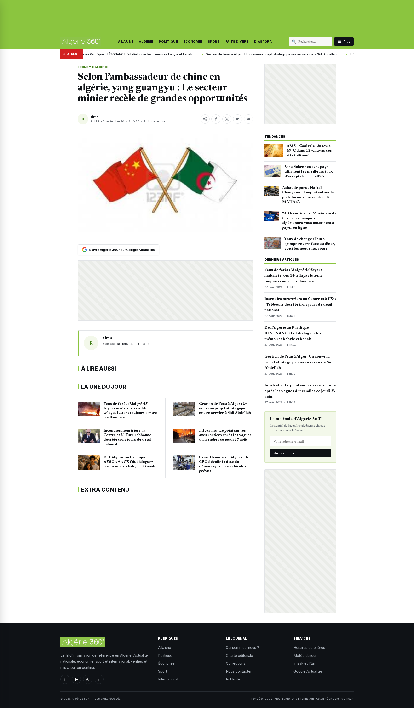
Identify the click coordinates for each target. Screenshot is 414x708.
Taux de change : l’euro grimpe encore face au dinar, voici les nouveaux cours (309, 244)
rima (95, 116)
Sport (214, 41)
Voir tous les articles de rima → (126, 343)
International (168, 679)
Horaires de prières (309, 647)
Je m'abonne (284, 453)
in (99, 679)
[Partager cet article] (205, 119)
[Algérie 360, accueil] (80, 41)
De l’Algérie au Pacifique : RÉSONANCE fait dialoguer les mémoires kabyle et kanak (89, 54)
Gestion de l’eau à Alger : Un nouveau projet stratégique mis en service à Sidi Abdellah (230, 54)
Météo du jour (304, 655)
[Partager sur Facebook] (215, 119)
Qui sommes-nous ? (242, 647)
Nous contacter (239, 671)
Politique (168, 41)
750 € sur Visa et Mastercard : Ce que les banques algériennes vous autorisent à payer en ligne (309, 221)
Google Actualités (308, 671)
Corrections (235, 663)
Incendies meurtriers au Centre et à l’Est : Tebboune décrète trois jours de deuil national (300, 304)
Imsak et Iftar (304, 663)
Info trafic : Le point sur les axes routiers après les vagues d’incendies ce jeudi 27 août (300, 391)
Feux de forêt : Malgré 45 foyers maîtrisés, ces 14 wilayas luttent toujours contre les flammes (293, 275)
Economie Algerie (93, 67)
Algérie (146, 41)
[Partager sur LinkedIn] (237, 119)
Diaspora (263, 41)
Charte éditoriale (239, 655)
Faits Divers (237, 41)
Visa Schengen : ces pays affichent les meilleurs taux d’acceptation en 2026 (309, 171)
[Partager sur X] (226, 119)
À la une (125, 41)
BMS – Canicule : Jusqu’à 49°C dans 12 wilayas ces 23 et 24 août (309, 150)
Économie (193, 41)
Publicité (233, 679)
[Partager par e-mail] (248, 119)
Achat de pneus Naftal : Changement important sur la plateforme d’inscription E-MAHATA (308, 195)
